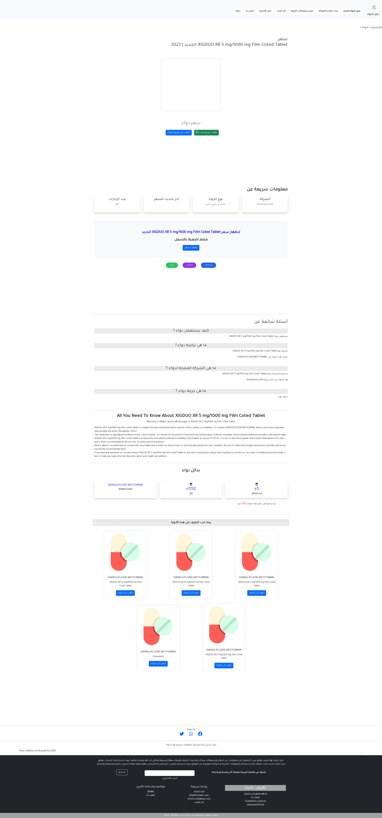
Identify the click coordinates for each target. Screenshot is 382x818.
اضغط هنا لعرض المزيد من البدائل (191, 720)
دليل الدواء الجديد (350, 11)
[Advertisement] (198, 159)
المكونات (189, 265)
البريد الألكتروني (169, 778)
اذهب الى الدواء (256, 593)
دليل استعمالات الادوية (302, 11)
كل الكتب (281, 11)
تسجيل (122, 772)
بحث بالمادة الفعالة (328, 11)
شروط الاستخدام (255, 804)
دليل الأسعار (265, 11)
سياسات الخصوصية (255, 801)
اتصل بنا (250, 11)
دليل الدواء (373, 14)
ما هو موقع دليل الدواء (255, 794)
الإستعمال (208, 265)
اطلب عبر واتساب (207, 132)
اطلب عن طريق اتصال (179, 132)
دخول (238, 11)
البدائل (172, 265)
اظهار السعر (191, 248)
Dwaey (150, 791)
